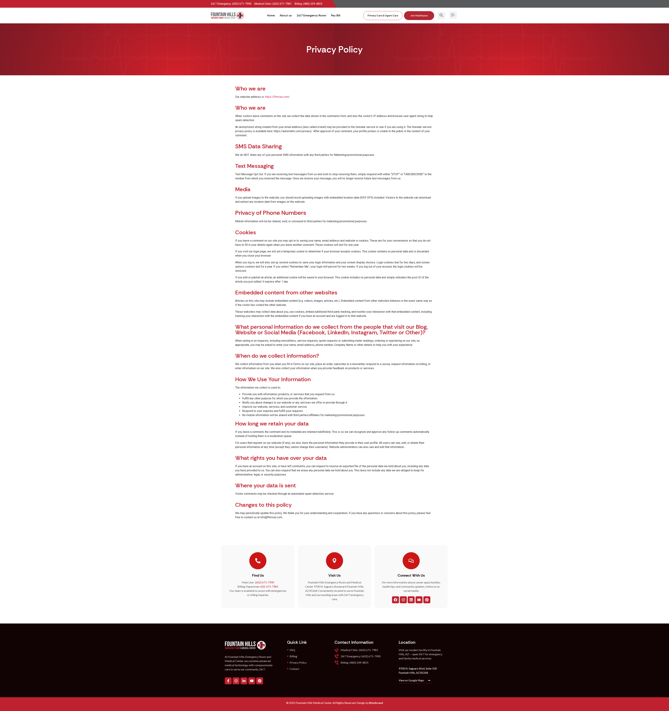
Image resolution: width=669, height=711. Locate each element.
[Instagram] (403, 599)
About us (286, 15)
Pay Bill (335, 15)
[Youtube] (419, 599)
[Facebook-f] (228, 680)
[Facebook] (395, 599)
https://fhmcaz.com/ (277, 96)
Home (271, 15)
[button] (441, 15)
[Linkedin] (411, 599)
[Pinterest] (426, 599)
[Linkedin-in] (243, 680)
